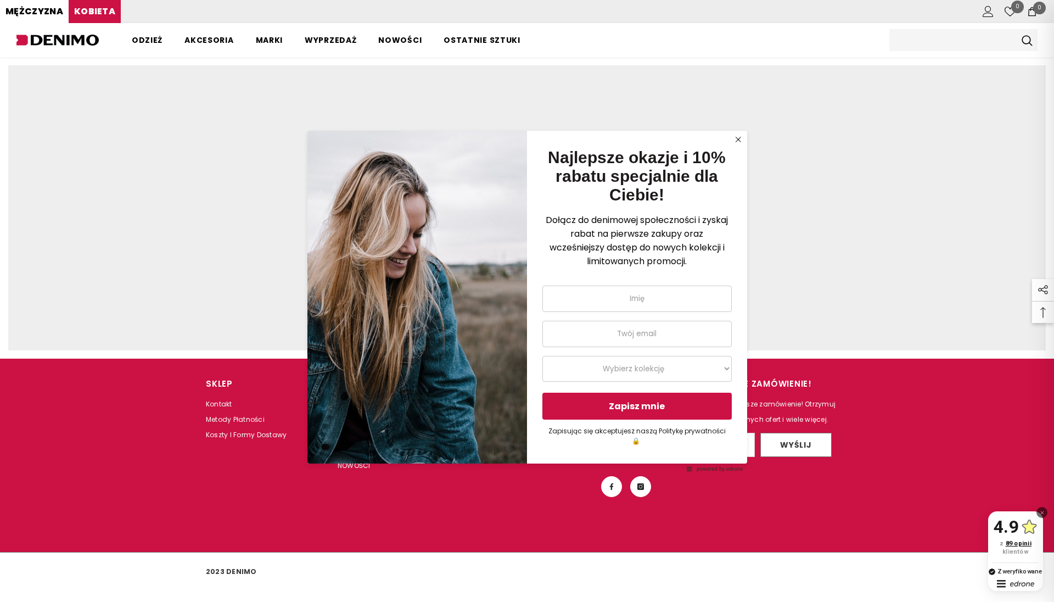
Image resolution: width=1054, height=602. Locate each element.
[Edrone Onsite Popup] (527, 301)
